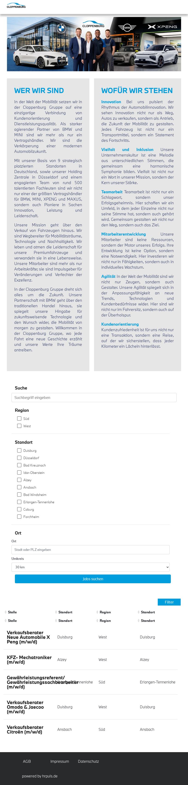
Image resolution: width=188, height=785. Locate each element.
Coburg (28, 509)
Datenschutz (86, 761)
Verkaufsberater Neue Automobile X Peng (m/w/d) (28, 637)
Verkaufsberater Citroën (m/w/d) (25, 729)
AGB (27, 761)
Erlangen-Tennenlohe (38, 502)
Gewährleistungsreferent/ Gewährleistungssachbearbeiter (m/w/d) (42, 682)
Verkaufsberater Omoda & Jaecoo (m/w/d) (25, 707)
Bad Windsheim (34, 494)
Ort (13, 541)
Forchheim (31, 517)
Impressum (58, 761)
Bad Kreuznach (34, 465)
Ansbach (29, 487)
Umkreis (17, 558)
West (27, 426)
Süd (26, 418)
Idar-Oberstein (33, 472)
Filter (169, 602)
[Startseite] (25, 5)
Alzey (27, 480)
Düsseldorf (31, 458)
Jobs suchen (93, 578)
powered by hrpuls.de (40, 776)
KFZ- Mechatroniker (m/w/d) (29, 659)
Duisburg (29, 450)
